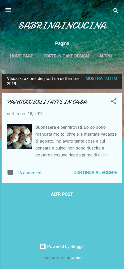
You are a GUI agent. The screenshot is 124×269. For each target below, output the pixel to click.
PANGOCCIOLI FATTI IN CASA (47, 102)
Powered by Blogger (65, 246)
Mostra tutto (101, 78)
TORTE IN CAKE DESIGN (66, 56)
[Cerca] (115, 11)
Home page (21, 56)
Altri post (62, 194)
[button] (113, 102)
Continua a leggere (95, 172)
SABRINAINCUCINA (62, 25)
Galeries (76, 258)
